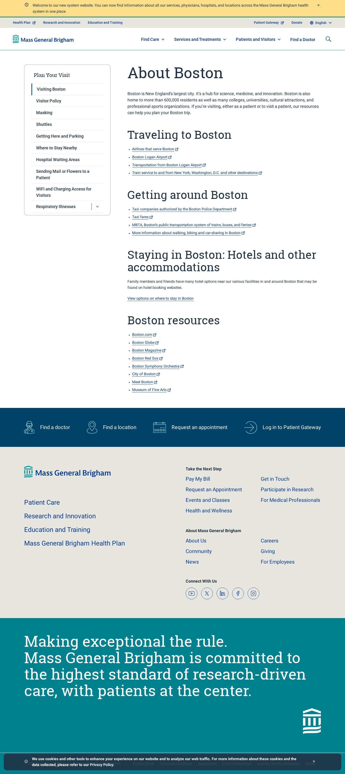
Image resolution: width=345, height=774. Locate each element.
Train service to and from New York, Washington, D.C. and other (195, 172)
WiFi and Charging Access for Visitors (63, 192)
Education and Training (105, 22)
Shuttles (44, 124)
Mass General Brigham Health (74, 543)
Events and (208, 500)
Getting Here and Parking (60, 136)
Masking (44, 112)
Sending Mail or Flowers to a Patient (62, 174)
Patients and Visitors (255, 39)
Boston (143, 342)
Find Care (150, 39)
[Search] (328, 39)
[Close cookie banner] (314, 762)
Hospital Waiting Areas (58, 159)
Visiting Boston (51, 89)
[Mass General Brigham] (43, 39)
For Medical (290, 500)
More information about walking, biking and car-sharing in (186, 233)
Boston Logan (149, 157)
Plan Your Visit (52, 75)
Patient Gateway (266, 22)
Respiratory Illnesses (56, 206)
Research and (60, 516)
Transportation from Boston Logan (167, 165)
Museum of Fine (149, 389)
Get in (275, 479)
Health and (209, 511)
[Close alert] (318, 5)
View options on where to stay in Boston (160, 298)
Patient (42, 502)
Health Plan (22, 22)
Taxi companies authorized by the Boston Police (182, 209)
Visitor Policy (48, 100)
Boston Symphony (156, 366)
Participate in (287, 489)
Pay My (198, 479)
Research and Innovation (61, 22)
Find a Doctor (302, 39)
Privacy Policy (101, 764)
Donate (296, 22)
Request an (214, 489)
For (278, 562)
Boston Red (145, 358)
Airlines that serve (153, 149)
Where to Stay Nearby (56, 147)
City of (144, 374)
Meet (142, 382)
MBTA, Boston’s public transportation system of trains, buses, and (192, 225)
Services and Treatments (197, 39)
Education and (57, 530)
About (196, 541)
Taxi (140, 217)
